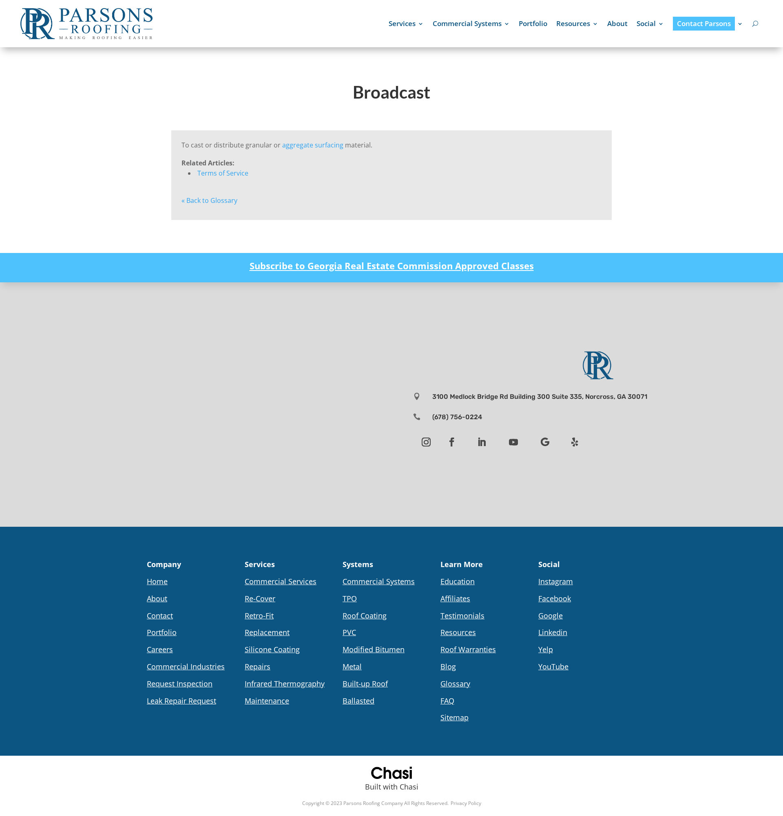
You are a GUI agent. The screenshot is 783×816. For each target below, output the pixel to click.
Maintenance (267, 701)
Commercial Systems (467, 23)
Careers (160, 649)
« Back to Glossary (209, 200)
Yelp (545, 649)
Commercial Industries (186, 666)
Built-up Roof (365, 683)
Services (402, 23)
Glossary (455, 683)
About (617, 23)
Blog (448, 666)
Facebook (554, 598)
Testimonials (462, 615)
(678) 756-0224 (457, 417)
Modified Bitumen (374, 649)
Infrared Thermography (285, 683)
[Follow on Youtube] (513, 442)
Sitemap (454, 717)
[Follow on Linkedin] (482, 442)
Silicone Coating (272, 649)
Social (646, 23)
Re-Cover (260, 598)
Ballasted (358, 701)
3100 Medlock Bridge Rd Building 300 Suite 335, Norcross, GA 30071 (539, 396)
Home (157, 581)
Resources (573, 23)
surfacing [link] (329, 145)
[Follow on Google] (545, 442)
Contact (160, 615)
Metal (352, 666)
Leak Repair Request (181, 701)
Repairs (257, 666)
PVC (349, 632)
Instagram (555, 581)
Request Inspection (179, 683)
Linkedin (552, 632)
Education (457, 581)
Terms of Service (222, 173)
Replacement (267, 632)
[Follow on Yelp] (575, 442)
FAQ (447, 701)
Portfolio (533, 23)
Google (550, 615)
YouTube (553, 666)
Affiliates (455, 598)
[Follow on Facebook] (452, 442)
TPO (350, 598)
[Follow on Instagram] (426, 442)
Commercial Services (280, 581)
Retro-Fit (259, 615)
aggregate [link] (297, 145)
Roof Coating (365, 615)
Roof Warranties (468, 649)
